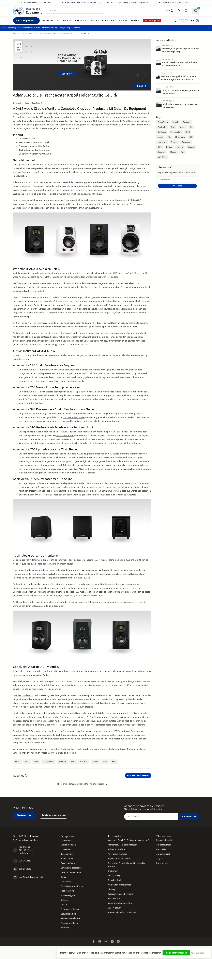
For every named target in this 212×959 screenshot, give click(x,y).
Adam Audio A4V (65, 435)
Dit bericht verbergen (176, 953)
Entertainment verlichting (72, 886)
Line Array (162, 142)
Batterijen (65, 927)
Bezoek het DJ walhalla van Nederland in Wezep (126, 865)
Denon (182, 127)
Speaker (191, 147)
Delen (140, 86)
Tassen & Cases (68, 863)
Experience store (51, 20)
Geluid (63, 877)
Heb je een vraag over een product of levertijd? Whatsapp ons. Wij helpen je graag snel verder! (41, 28)
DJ (191, 127)
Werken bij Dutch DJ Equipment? (122, 912)
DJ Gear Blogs (83, 33)
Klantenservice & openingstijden (122, 845)
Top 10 (64, 904)
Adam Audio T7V (30, 391)
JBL (169, 137)
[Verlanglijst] (186, 11)
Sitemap (111, 889)
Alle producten (162, 863)
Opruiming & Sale (68, 914)
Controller (162, 127)
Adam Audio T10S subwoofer (63, 721)
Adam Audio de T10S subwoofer (108, 483)
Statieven (65, 900)
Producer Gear (67, 858)
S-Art (73, 761)
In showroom (66, 840)
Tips (182, 152)
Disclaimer (113, 871)
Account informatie (164, 840)
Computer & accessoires (71, 868)
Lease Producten (68, 845)
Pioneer (174, 142)
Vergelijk (160, 858)
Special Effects (67, 891)
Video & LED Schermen (71, 918)
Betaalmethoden (115, 880)
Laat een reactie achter (138, 775)
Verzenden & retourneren (119, 885)
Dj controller (175, 132)
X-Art (114, 761)
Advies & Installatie (116, 849)
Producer (186, 142)
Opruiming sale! (152, 20)
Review (180, 147)
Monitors (62, 761)
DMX (188, 132)
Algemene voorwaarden (119, 858)
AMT (27, 761)
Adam (17, 761)
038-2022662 (25, 861)
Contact (123, 20)
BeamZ (175, 122)
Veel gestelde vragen (117, 854)
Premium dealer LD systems (120, 894)
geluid (160, 137)
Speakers (84, 761)
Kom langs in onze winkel (53, 815)
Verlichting (162, 157)
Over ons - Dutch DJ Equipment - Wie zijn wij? (128, 840)
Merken (135, 20)
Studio (95, 761)
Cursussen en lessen (70, 909)
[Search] (99, 11)
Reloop (169, 147)
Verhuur (67, 20)
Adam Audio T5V (30, 369)
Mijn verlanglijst (163, 854)
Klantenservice (24, 815)
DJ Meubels (66, 849)
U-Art (105, 761)
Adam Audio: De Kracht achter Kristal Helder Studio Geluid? (47, 33)
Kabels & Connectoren (71, 872)
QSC (160, 147)
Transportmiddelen (69, 923)
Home (15, 33)
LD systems (180, 137)
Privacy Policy (114, 875)
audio (36, 761)
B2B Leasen (81, 20)
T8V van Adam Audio (74, 417)
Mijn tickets (161, 849)
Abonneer (177, 186)
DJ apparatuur (67, 854)
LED (191, 137)
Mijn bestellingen (163, 845)
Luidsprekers (48, 761)
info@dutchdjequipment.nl (31, 877)
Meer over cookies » (199, 953)
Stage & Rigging (68, 895)
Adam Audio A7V (78, 472)
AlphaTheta (163, 122)
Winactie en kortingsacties (120, 903)
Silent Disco (66, 881)
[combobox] (75, 11)
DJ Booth (162, 132)
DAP (173, 127)
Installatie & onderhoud (103, 20)
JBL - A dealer (114, 908)
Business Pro (114, 898)
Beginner (187, 122)
